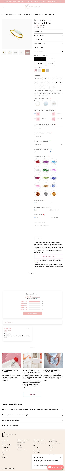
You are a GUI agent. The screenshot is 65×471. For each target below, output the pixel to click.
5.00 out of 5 (36, 297)
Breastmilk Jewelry (8, 14)
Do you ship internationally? (10, 425)
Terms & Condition (22, 449)
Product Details (39, 35)
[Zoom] (17, 34)
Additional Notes (39, 43)
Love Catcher (7, 468)
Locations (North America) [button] (39, 440)
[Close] (61, 457)
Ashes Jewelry (5, 447)
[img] (7, 328)
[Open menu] (4, 7)
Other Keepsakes (6, 449)
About (3, 452)
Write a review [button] (32, 313)
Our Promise (38, 39)
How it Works (38, 47)
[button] (37, 26)
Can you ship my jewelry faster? (11, 420)
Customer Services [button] (23, 440)
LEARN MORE (32, 394)
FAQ (3, 454)
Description (38, 31)
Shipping (19, 447)
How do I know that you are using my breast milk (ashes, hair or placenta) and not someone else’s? (30, 409)
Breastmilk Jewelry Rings (24, 14)
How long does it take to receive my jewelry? (15, 415)
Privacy (19, 445)
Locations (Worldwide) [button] (53, 440)
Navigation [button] (5, 440)
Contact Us (4, 457)
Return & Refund (21, 442)
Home (3, 442)
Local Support (38, 51)
